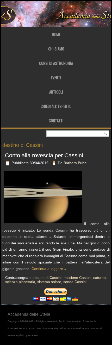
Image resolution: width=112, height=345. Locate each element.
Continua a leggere (49, 269)
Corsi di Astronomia (56, 63)
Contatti (56, 120)
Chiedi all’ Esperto (56, 106)
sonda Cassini (74, 282)
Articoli (56, 92)
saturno (99, 277)
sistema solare (49, 282)
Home (56, 34)
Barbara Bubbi (75, 163)
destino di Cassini (47, 277)
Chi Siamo (56, 48)
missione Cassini (77, 277)
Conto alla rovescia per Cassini (44, 155)
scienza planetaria (20, 282)
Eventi (56, 77)
